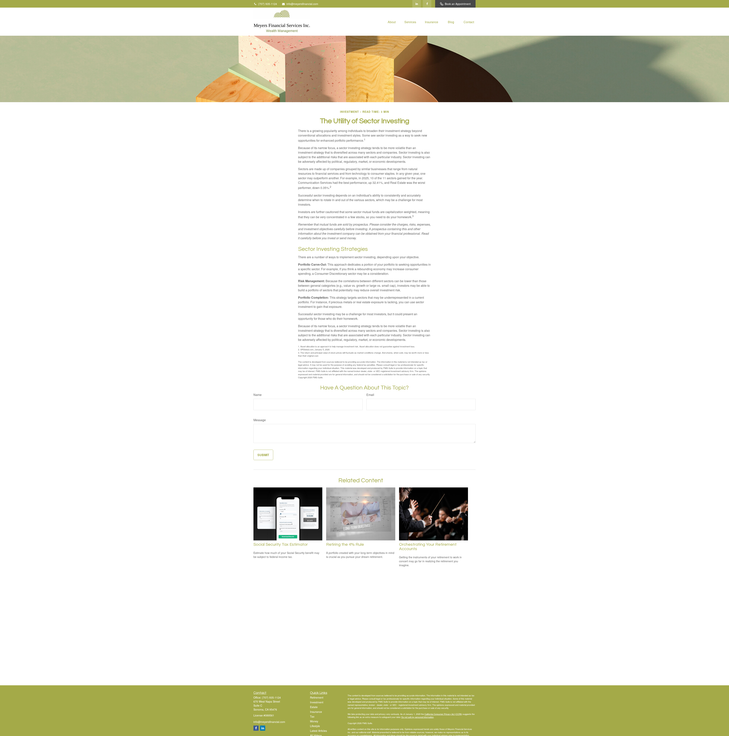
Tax (312, 716)
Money (314, 721)
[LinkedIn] (416, 4)
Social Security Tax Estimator (280, 544)
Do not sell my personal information (417, 717)
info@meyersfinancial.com (302, 4)
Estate (314, 707)
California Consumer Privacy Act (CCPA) (443, 713)
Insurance (316, 712)
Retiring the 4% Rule (345, 544)
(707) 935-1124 (267, 4)
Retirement (316, 697)
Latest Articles (318, 731)
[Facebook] (427, 4)
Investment (316, 702)
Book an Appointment (458, 4)
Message (259, 420)
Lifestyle (315, 726)
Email (370, 394)
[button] (391, 21)
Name (257, 394)
